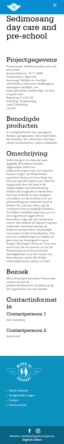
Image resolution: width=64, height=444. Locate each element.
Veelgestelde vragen (22, 395)
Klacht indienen (18, 390)
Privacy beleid (17, 405)
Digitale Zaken (32, 439)
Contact (14, 400)
